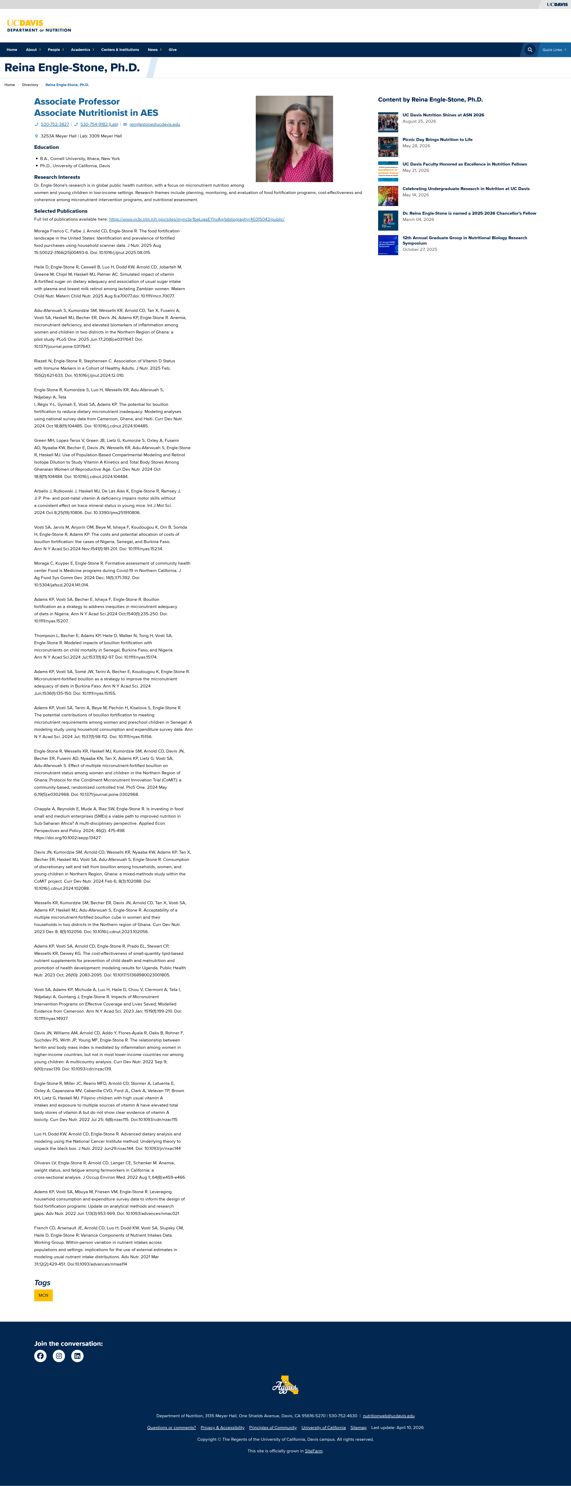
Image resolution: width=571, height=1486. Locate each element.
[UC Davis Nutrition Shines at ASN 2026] (388, 121)
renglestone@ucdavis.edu (155, 124)
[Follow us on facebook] (40, 1356)
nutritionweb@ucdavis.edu (389, 1415)
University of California (324, 1427)
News (153, 49)
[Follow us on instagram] (59, 1356)
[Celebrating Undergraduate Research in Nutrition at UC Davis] (388, 195)
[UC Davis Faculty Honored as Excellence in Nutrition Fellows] (388, 171)
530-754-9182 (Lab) (99, 124)
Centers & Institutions (120, 49)
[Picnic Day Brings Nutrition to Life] (388, 146)
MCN (43, 1295)
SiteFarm (314, 1451)
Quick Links (552, 49)
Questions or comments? (171, 1427)
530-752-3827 (55, 124)
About (31, 49)
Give (173, 49)
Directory (30, 85)
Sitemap (358, 1427)
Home (12, 49)
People (54, 49)
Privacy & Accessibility (223, 1427)
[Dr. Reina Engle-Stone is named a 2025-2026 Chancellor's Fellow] (388, 220)
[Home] (39, 25)
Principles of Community (273, 1427)
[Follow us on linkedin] (77, 1356)
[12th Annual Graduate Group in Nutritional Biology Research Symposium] (388, 244)
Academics (80, 49)
